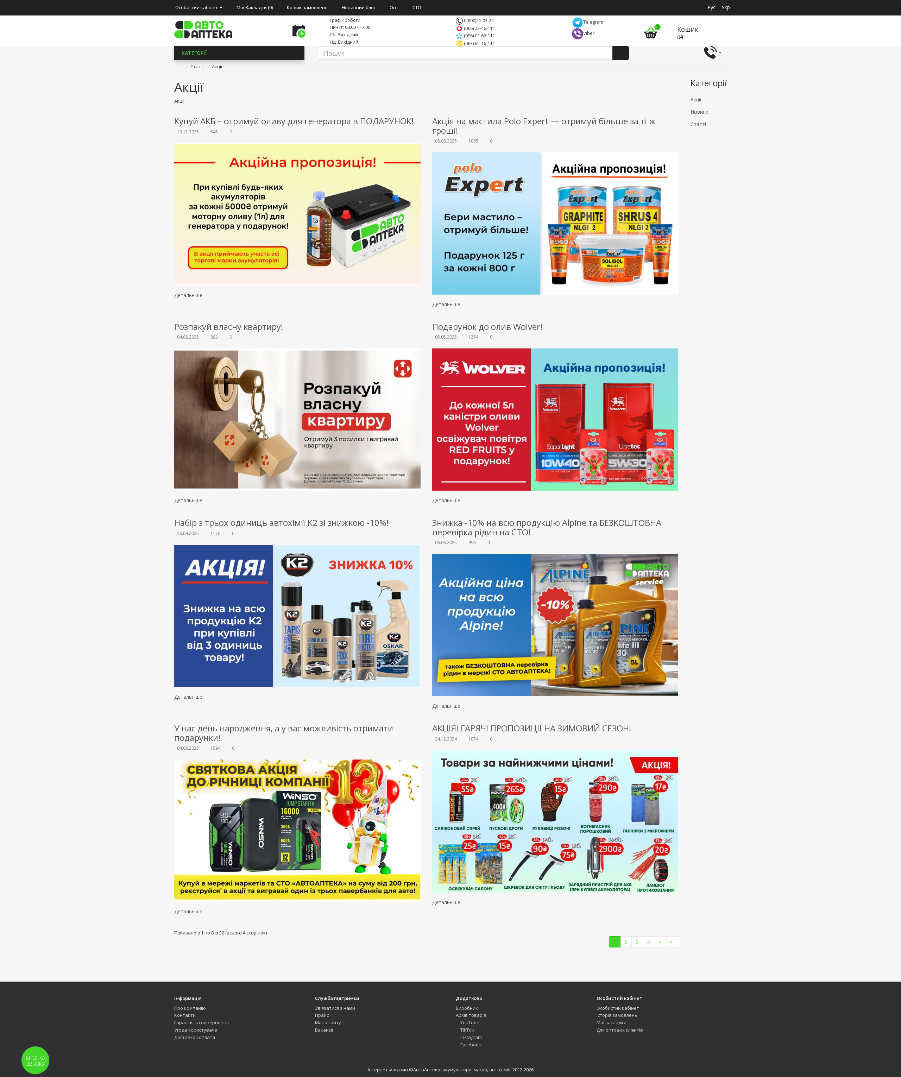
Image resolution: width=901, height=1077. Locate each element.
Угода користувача (196, 1030)
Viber (588, 33)
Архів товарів (471, 1015)
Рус (711, 7)
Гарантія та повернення (201, 1022)
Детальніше (189, 295)
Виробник (467, 1008)
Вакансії (324, 1030)
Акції (696, 99)
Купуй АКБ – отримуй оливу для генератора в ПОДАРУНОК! (294, 121)
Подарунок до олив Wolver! (487, 326)
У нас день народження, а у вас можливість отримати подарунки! (283, 732)
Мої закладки (611, 1022)
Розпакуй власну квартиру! (228, 326)
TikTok (466, 1030)
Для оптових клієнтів (620, 1030)
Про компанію (190, 1008)
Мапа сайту (328, 1022)
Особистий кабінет (618, 1008)
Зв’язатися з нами (335, 1008)
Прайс (322, 1015)
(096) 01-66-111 (479, 35)
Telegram (593, 22)
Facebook (470, 1044)
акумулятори (457, 1069)
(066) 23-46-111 (479, 28)
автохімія (499, 1069)
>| (672, 942)
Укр (726, 7)
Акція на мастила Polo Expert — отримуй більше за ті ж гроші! (543, 125)
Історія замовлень (617, 1015)
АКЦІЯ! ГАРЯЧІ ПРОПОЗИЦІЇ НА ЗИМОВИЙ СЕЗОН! (531, 728)
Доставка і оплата (194, 1037)
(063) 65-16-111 (479, 43)
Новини (699, 111)
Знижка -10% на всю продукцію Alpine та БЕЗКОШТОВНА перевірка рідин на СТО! (546, 527)
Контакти (185, 1015)
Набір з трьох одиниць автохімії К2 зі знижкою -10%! (281, 522)
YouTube (469, 1022)
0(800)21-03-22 (478, 20)
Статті (197, 66)
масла (480, 1069)
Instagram (470, 1037)
